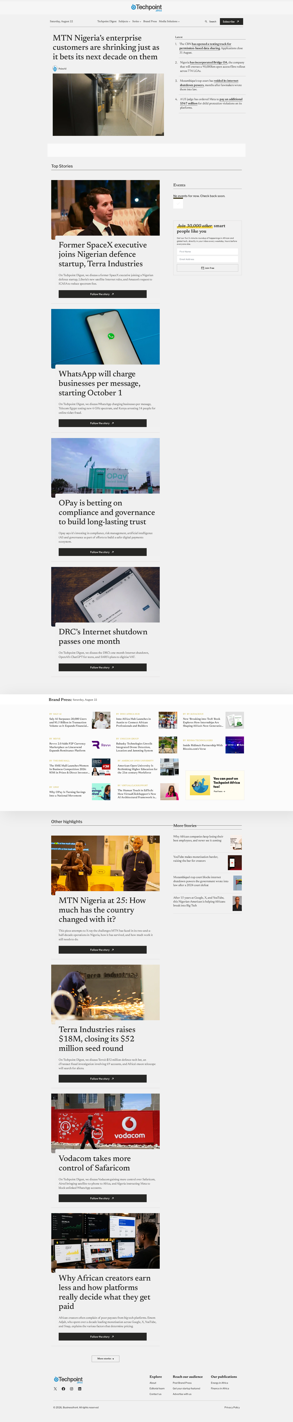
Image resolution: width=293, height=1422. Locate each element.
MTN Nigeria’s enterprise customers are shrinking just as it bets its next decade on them (106, 48)
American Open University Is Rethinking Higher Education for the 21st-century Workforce (138, 769)
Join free (209, 267)
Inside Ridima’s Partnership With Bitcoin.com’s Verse (203, 747)
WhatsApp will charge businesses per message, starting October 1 (99, 383)
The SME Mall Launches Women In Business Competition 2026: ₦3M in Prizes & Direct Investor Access (69, 769)
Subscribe (229, 21)
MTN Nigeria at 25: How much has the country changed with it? (102, 910)
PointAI (62, 69)
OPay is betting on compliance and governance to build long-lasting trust (107, 513)
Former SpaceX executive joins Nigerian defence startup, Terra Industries (103, 255)
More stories (105, 1359)
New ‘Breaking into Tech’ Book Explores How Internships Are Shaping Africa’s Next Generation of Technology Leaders (203, 723)
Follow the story (100, 294)
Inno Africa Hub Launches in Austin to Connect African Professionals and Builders (133, 723)
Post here (218, 791)
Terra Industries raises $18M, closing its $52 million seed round (97, 1039)
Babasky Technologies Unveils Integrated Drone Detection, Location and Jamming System (134, 747)
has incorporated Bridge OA (208, 62)
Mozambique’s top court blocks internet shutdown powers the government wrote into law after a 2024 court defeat (200, 881)
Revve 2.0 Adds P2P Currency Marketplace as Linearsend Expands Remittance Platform (67, 747)
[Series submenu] (140, 21)
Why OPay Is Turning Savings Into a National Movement (67, 794)
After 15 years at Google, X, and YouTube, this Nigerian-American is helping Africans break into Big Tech (199, 901)
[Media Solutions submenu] (179, 21)
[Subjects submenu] (129, 21)
